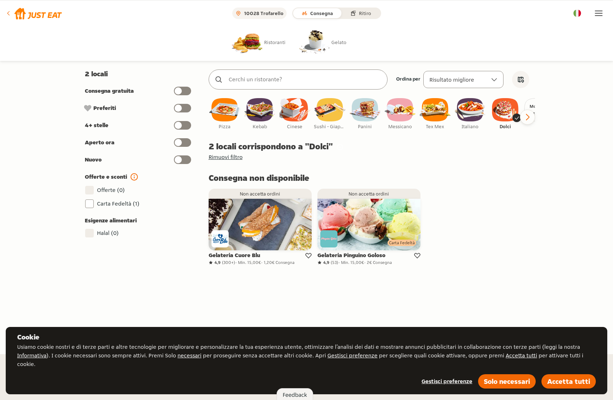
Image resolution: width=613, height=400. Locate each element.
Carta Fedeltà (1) (118, 203)
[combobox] (305, 79)
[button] (34, 13)
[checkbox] (225, 114)
